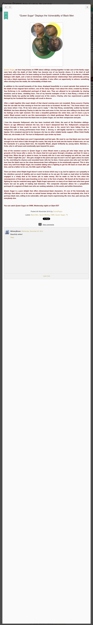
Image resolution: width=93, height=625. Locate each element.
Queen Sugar (60, 215)
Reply (12, 237)
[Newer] (6, 7)
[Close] (87, 7)
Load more (46, 276)
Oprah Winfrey (44, 215)
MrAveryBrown (15, 231)
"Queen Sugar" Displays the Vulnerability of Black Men (46, 15)
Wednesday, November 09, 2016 (32, 231)
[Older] (10, 7)
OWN (52, 215)
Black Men (34, 215)
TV (67, 215)
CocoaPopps (57, 211)
